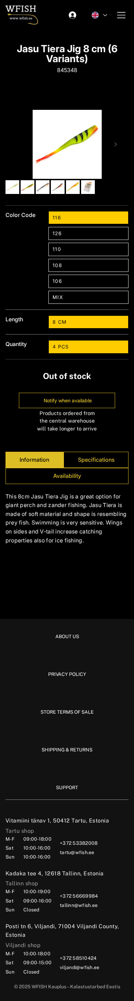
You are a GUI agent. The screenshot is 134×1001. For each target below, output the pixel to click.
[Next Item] (116, 144)
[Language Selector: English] (98, 15)
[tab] (34, 460)
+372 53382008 (79, 843)
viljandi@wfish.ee (79, 967)
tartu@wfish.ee (77, 852)
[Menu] (121, 15)
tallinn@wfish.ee (79, 905)
